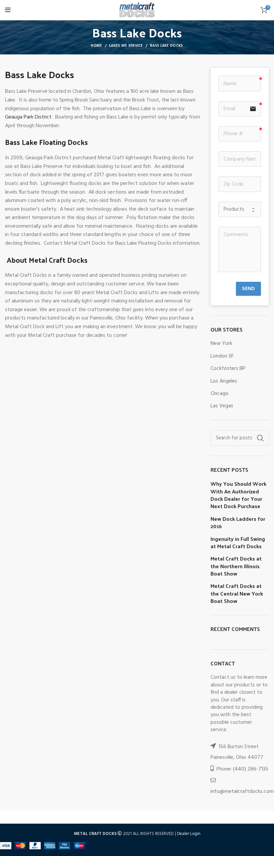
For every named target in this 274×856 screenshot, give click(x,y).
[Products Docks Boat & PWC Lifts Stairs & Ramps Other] (240, 209)
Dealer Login (188, 833)
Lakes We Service (126, 46)
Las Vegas (222, 406)
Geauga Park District (28, 117)
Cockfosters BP (228, 368)
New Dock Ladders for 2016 (238, 522)
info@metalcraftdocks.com (242, 791)
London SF (222, 356)
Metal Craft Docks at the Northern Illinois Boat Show (236, 566)
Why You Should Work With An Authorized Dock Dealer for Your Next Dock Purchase (238, 495)
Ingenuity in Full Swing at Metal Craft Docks (238, 542)
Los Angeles (224, 381)
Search (260, 438)
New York (221, 343)
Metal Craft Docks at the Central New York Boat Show (237, 593)
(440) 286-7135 (250, 769)
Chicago (220, 393)
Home (96, 45)
